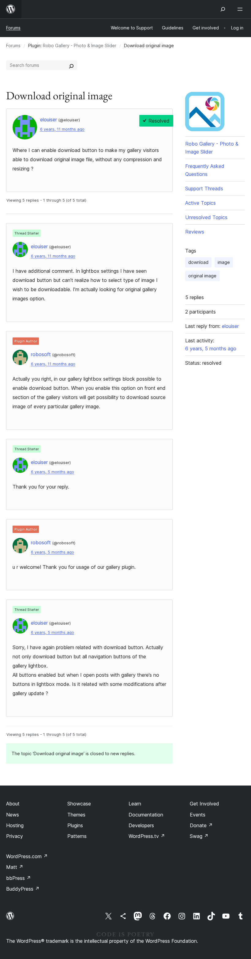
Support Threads (204, 188)
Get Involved (204, 804)
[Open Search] (222, 9)
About (13, 804)
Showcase (79, 804)
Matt (14, 867)
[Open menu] (241, 9)
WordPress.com (27, 856)
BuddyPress (22, 889)
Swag (199, 836)
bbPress (18, 878)
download (198, 262)
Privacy (14, 836)
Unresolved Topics (206, 217)
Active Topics (200, 203)
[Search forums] (71, 65)
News (12, 815)
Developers (141, 825)
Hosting (15, 825)
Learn (135, 804)
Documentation (146, 815)
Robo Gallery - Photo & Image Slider (79, 45)
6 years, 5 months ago (52, 472)
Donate (201, 825)
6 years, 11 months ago (62, 129)
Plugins (75, 825)
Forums (13, 27)
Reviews (194, 232)
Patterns (77, 836)
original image (202, 275)
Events (197, 815)
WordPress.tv (147, 836)
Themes (76, 815)
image (224, 262)
